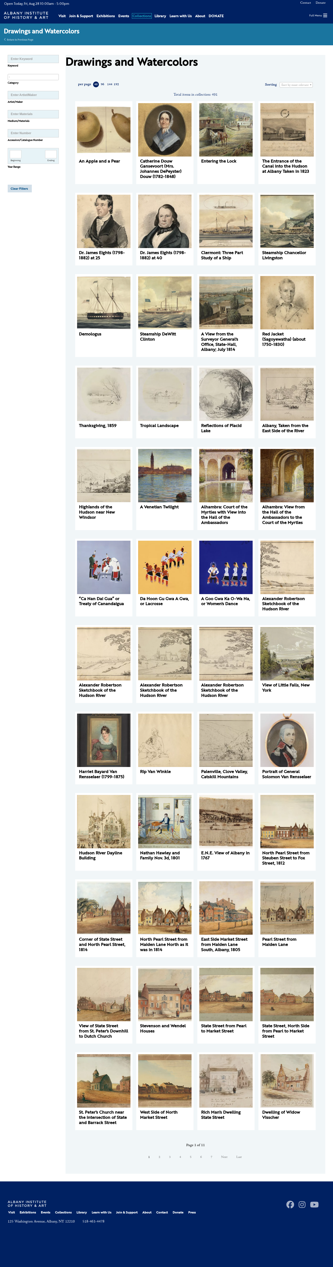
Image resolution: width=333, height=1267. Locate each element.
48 (96, 84)
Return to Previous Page (20, 39)
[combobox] (33, 77)
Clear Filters (19, 188)
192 (116, 84)
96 (102, 84)
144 (109, 84)
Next (224, 1157)
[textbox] (296, 85)
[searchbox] (33, 77)
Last (239, 1157)
